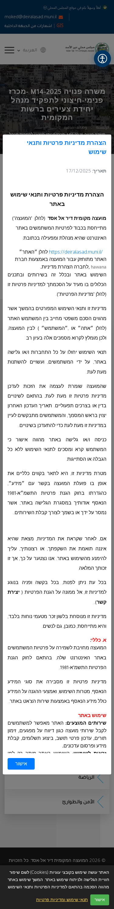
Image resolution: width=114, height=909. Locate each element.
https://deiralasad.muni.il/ (76, 252)
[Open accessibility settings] (102, 58)
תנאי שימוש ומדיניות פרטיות (62, 900)
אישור (21, 764)
